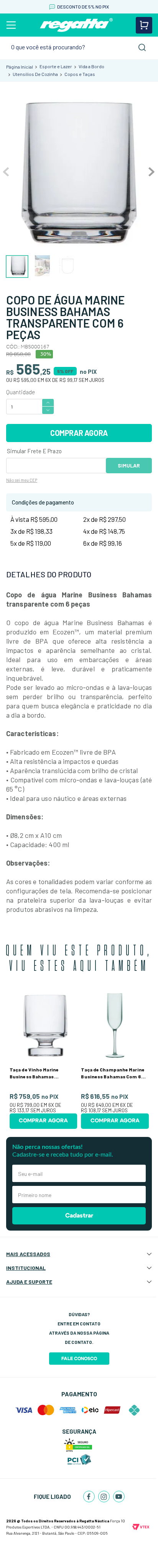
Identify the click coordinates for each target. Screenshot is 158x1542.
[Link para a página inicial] (19, 66)
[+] (48, 402)
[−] (48, 410)
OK (129, 465)
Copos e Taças (79, 74)
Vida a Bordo (91, 66)
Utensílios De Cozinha (35, 74)
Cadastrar (79, 1215)
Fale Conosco (79, 1358)
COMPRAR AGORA (79, 432)
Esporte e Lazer (56, 66)
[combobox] (79, 47)
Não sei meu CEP (21, 480)
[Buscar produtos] (142, 47)
